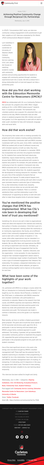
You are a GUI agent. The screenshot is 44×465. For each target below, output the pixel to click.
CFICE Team (21, 422)
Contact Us (26, 427)
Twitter (9, 397)
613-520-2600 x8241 (24, 425)
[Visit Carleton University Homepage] (21, 450)
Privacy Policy (11, 460)
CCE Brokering (18, 383)
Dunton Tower (23, 411)
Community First (11, 3)
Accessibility (21, 460)
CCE (24, 11)
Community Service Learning (23, 388)
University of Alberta (9, 394)
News (4, 385)
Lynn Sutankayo (30, 391)
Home (19, 11)
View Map (17, 427)
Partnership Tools (12, 385)
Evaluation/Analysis (30, 383)
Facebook (15, 397)
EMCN (4, 102)
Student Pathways (25, 385)
